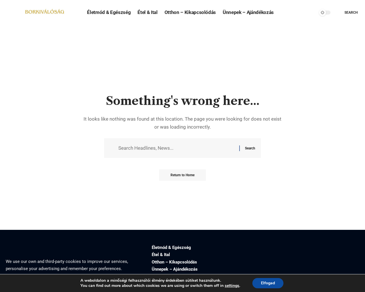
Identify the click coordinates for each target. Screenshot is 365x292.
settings (232, 285)
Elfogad (268, 283)
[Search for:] (176, 148)
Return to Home (182, 175)
